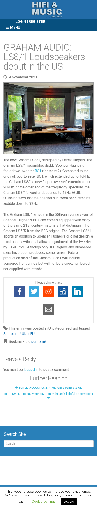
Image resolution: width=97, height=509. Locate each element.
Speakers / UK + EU (19, 334)
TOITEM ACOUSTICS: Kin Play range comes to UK (50, 387)
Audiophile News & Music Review (48, 9)
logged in (31, 369)
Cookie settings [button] (44, 501)
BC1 (38, 171)
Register (37, 21)
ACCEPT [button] (69, 501)
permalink (39, 341)
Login (21, 21)
